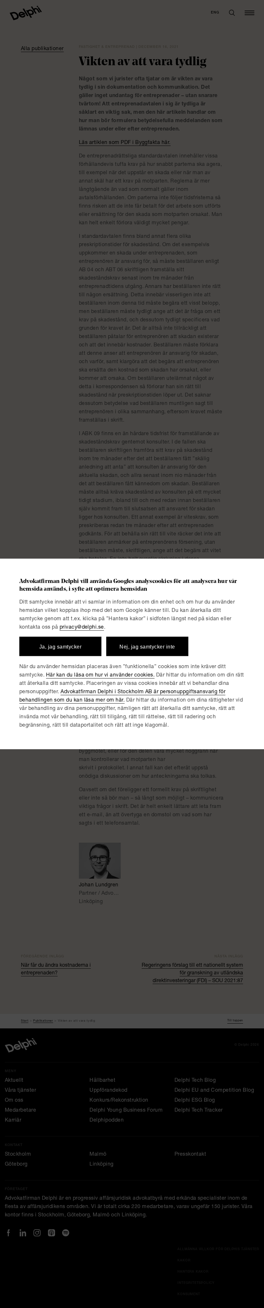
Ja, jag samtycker (60, 647)
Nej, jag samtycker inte (147, 647)
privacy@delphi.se (82, 627)
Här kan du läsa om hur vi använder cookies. (100, 675)
